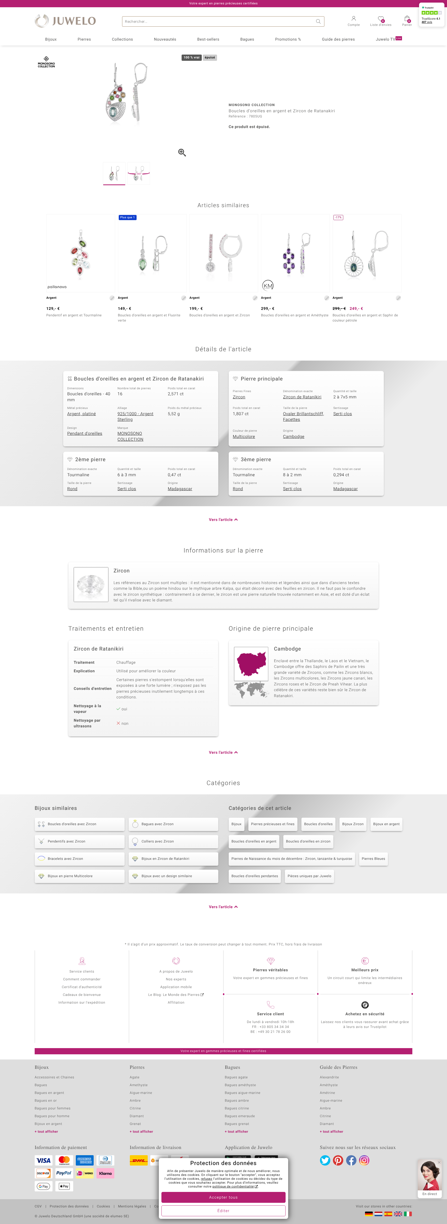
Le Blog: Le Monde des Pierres (173, 994)
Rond (72, 489)
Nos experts (176, 979)
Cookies (103, 1206)
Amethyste (139, 1085)
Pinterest (338, 1160)
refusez (206, 1179)
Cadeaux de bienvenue (82, 994)
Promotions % (288, 39)
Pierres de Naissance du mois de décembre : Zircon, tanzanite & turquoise (292, 858)
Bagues (247, 39)
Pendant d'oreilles (84, 433)
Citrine (135, 1108)
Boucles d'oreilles (318, 824)
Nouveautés (165, 39)
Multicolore (244, 437)
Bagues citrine (237, 1108)
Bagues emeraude (240, 1116)
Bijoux (51, 39)
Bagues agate (236, 1077)
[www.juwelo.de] (369, 1214)
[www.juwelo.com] (398, 1214)
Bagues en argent (49, 1093)
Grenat (135, 1124)
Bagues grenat (237, 1124)
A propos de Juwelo (176, 971)
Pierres (84, 39)
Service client (270, 1014)
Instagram (364, 1160)
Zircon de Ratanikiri (302, 397)
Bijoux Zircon (353, 824)
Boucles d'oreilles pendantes (255, 876)
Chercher (319, 21)
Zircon (239, 397)
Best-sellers (208, 39)
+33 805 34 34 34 (274, 1027)
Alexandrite (329, 1077)
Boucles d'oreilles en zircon (308, 841)
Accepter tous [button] (223, 1197)
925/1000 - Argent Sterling (135, 417)
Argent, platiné (81, 414)
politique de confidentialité (233, 1186)
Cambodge (293, 437)
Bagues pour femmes (53, 1108)
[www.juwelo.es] (388, 1214)
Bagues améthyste (240, 1085)
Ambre (135, 1100)
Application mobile (176, 987)
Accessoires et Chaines (54, 1077)
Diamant (137, 1116)
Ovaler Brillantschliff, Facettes (303, 417)
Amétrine (327, 1093)
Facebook (351, 1160)
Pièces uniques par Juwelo (309, 876)
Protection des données (69, 1206)
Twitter (325, 1160)
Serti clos (342, 414)
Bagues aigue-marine (242, 1093)
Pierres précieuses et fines (273, 824)
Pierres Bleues (373, 858)
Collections (122, 39)
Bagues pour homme (52, 1116)
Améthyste (329, 1085)
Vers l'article (221, 520)
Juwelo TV (388, 39)
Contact (160, 1206)
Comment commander (82, 979)
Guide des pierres (338, 39)
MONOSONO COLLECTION (130, 436)
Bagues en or (46, 1100)
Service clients (81, 971)
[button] (353, 22)
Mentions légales (132, 1206)
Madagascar (180, 489)
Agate (135, 1077)
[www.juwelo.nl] (378, 1214)
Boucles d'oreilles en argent (254, 841)
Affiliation (176, 1002)
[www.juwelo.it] (408, 1214)
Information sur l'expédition (81, 1002)
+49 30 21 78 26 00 (274, 1031)
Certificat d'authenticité (82, 987)
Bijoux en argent (386, 824)
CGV (38, 1206)
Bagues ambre (237, 1100)
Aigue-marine (141, 1093)
